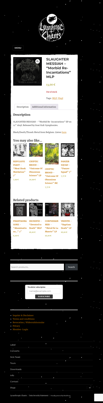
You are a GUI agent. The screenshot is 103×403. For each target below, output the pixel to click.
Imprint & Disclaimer (23, 315)
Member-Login (20, 329)
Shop (12, 388)
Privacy (16, 326)
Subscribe (44, 296)
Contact (14, 381)
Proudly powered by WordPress (60, 396)
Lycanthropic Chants (18, 396)
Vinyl (60, 98)
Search (71, 267)
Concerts (14, 351)
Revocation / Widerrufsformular (28, 322)
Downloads (15, 369)
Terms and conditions (24, 319)
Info (12, 375)
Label (13, 345)
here (64, 132)
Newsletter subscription (36, 287)
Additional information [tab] (44, 107)
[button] (37, 61)
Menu (18, 48)
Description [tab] (23, 107)
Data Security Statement (38, 396)
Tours (13, 363)
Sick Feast (15, 357)
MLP (54, 98)
